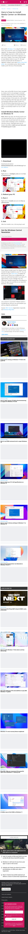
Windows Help (15, 8)
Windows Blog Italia (8, 309)
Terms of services (16, 242)
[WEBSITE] (15, 325)
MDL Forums (9, 308)
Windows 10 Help (6, 317)
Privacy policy (4, 900)
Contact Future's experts (7, 897)
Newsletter (24, 45)
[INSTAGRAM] (11, 325)
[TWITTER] (8, 325)
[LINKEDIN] (13, 325)
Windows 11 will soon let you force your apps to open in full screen (14, 862)
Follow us (17, 45)
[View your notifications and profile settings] (20, 2)
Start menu (14, 273)
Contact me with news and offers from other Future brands (14, 915)
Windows (9, 8)
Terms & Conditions (12, 924)
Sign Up (14, 919)
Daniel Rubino (11, 20)
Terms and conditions (6, 894)
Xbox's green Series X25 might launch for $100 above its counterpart (14, 851)
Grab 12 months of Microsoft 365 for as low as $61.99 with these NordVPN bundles (15, 857)
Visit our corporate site (7, 885)
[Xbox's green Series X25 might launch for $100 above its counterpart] (14, 846)
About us (3, 914)
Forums (3, 917)
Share (4, 45)
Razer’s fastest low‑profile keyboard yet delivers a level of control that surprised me (15, 875)
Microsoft (3, 8)
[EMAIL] (17, 325)
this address (4, 167)
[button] (26, 2)
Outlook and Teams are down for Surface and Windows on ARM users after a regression (14, 869)
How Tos (3, 20)
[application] (14, 148)
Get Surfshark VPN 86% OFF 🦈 (15, 5)
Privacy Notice (18, 244)
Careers (3, 908)
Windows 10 (11, 49)
